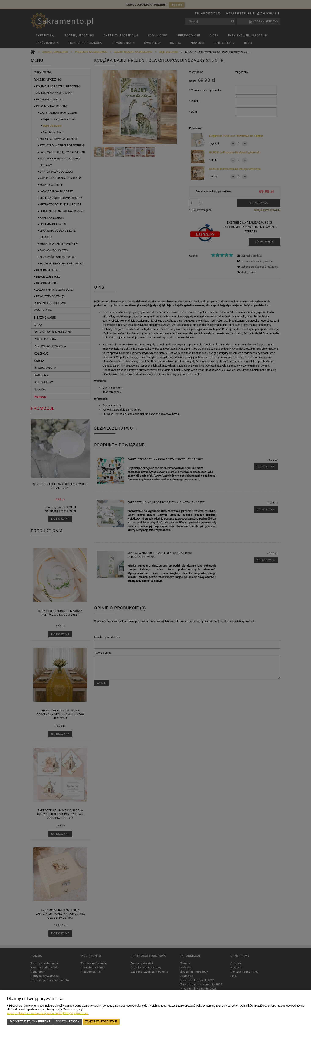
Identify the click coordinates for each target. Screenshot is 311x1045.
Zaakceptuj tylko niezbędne (30, 1021)
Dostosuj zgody (67, 1021)
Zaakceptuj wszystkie (101, 1021)
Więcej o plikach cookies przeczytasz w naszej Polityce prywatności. (48, 1013)
